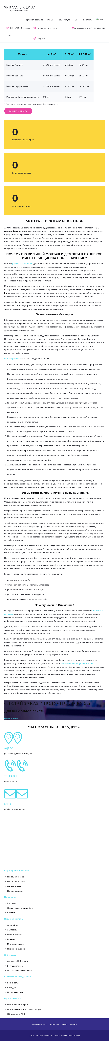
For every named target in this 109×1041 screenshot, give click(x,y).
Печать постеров (15, 891)
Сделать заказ (11, 718)
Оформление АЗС (13, 998)
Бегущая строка (15, 965)
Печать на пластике (16, 881)
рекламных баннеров (22, 263)
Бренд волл (12, 982)
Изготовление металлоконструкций (24, 1009)
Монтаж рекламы (12, 358)
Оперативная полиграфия (20, 908)
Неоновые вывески (16, 948)
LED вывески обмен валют (20, 970)
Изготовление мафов (17, 1004)
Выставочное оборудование (17, 976)
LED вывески (10, 954)
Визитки (11, 912)
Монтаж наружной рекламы (20, 450)
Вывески (11, 939)
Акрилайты (12, 925)
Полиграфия (10, 897)
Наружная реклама (13, 918)
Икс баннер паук (15, 992)
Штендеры (12, 987)
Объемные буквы (15, 934)
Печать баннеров (15, 876)
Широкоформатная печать (17, 870)
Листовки (11, 903)
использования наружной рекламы (77, 663)
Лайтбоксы (12, 929)
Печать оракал (14, 886)
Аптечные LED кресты (17, 961)
